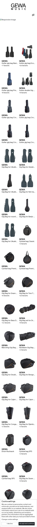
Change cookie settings (10, 519)
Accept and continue (26, 523)
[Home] (18, 6)
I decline (10, 523)
